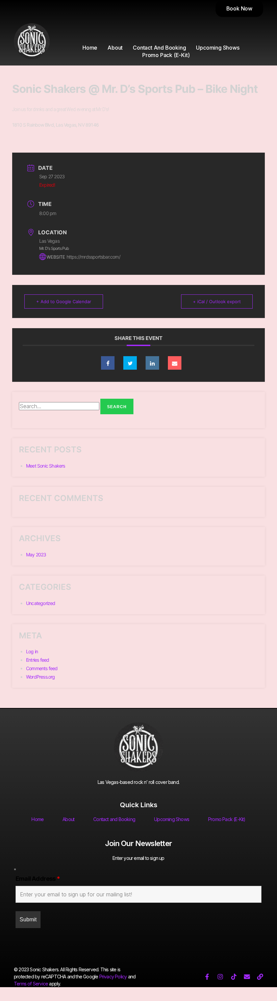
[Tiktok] (234, 977)
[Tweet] (130, 363)
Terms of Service (31, 983)
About (115, 47)
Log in (32, 651)
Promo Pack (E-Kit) (166, 55)
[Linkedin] (152, 363)
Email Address (38, 878)
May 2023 (36, 554)
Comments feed (42, 668)
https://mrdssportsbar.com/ (93, 257)
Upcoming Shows (217, 47)
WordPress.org (40, 677)
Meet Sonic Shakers (45, 466)
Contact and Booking (159, 47)
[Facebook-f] (207, 977)
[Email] (174, 363)
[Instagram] (220, 977)
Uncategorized (40, 603)
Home (89, 47)
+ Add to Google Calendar (63, 301)
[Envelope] (247, 977)
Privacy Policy (113, 976)
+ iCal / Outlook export (217, 301)
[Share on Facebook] (108, 363)
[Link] (260, 977)
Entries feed (37, 660)
